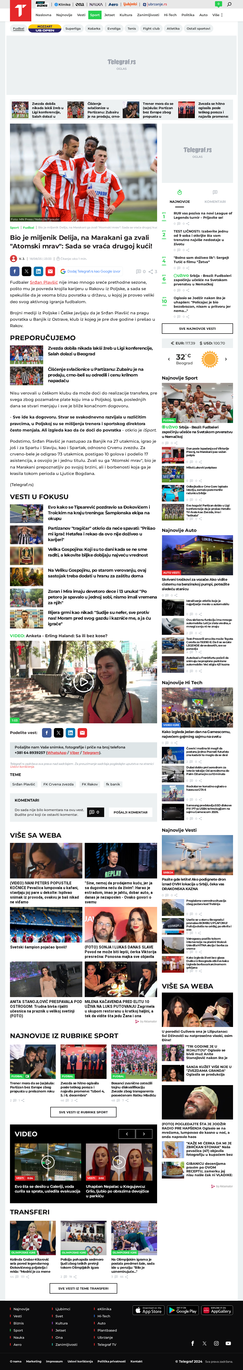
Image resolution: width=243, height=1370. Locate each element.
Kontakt (136, 1361)
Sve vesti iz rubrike (83, 1112)
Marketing (33, 1361)
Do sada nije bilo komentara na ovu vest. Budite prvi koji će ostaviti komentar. (49, 812)
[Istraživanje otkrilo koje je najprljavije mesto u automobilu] (173, 607)
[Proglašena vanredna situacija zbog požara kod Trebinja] (173, 907)
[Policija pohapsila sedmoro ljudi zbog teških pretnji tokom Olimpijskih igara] (83, 1238)
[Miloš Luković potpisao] (173, 474)
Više (216, 15)
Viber (74, 752)
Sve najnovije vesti (197, 328)
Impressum (54, 1361)
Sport (14, 227)
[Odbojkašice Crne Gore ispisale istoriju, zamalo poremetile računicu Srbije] (173, 493)
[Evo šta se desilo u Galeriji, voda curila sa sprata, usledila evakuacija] (48, 1162)
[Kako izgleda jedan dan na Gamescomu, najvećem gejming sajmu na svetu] (197, 707)
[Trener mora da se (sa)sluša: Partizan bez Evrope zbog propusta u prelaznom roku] (131, 110)
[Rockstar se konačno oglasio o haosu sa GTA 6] (173, 793)
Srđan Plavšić (44, 282)
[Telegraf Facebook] (192, 1343)
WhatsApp (56, 752)
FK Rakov (90, 784)
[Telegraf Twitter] (204, 1343)
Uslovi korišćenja (22, 766)
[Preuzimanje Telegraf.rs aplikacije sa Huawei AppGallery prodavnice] (217, 1310)
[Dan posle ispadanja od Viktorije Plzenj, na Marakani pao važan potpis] (173, 455)
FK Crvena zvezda (58, 784)
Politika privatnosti (112, 1361)
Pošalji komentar (131, 812)
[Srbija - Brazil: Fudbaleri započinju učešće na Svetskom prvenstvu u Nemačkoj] (197, 403)
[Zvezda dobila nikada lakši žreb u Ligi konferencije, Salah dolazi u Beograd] (20, 110)
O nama (15, 1361)
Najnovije (180, 378)
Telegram (91, 752)
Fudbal (28, 227)
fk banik (113, 784)
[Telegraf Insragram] (216, 1343)
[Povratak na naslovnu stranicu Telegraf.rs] (20, 10)
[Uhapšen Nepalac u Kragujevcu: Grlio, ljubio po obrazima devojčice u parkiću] (119, 1162)
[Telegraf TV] (228, 1343)
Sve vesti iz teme (83, 1288)
